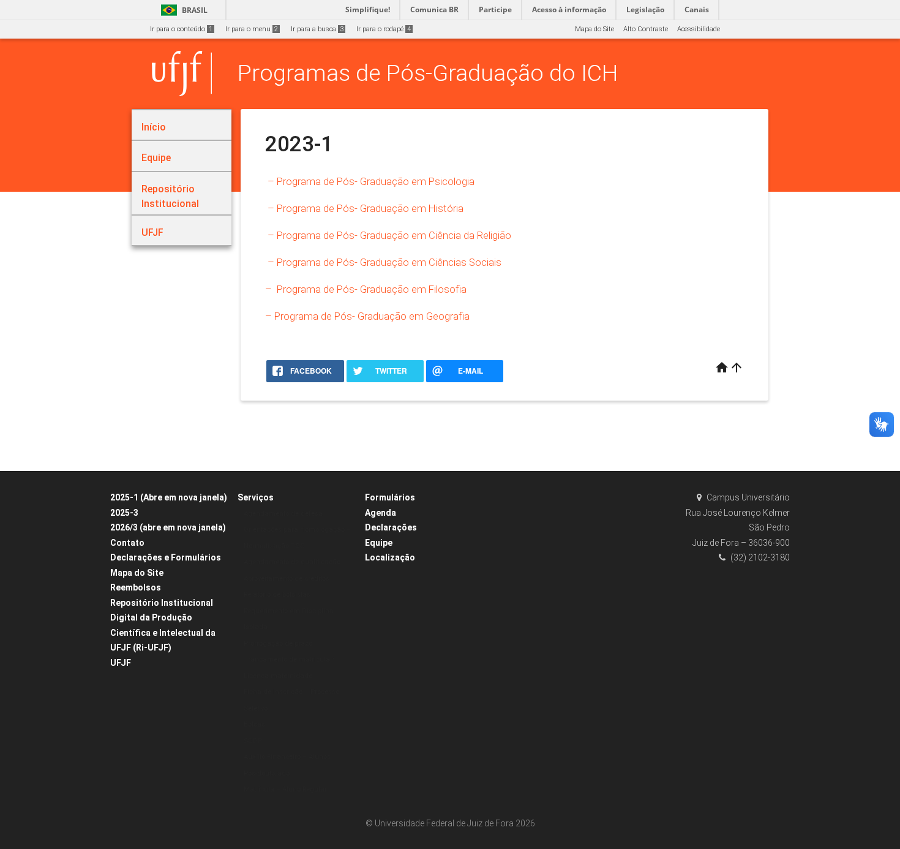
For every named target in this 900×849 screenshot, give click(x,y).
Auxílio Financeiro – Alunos (287, 757)
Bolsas (254, 724)
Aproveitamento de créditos (286, 579)
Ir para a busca (317, 29)
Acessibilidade (698, 29)
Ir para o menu (251, 29)
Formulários (390, 497)
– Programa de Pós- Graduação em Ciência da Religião (388, 235)
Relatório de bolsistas (277, 594)
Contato (127, 543)
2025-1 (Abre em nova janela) (168, 497)
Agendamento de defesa (283, 514)
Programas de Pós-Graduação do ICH (428, 72)
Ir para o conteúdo (181, 29)
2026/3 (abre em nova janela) (168, 527)
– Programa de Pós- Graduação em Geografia (367, 316)
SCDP (253, 741)
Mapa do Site (594, 29)
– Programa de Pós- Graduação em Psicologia (369, 181)
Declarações (391, 527)
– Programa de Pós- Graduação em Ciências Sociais (383, 262)
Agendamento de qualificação (292, 562)
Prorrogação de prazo (278, 643)
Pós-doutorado (267, 773)
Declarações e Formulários (165, 557)
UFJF (120, 663)
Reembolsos (135, 587)
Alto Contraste (645, 29)
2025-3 (124, 513)
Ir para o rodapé (383, 29)
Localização (390, 557)
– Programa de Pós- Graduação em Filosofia (366, 289)
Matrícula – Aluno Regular (285, 789)
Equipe (378, 543)
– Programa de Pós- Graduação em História (364, 208)
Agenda (380, 513)
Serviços (256, 497)
